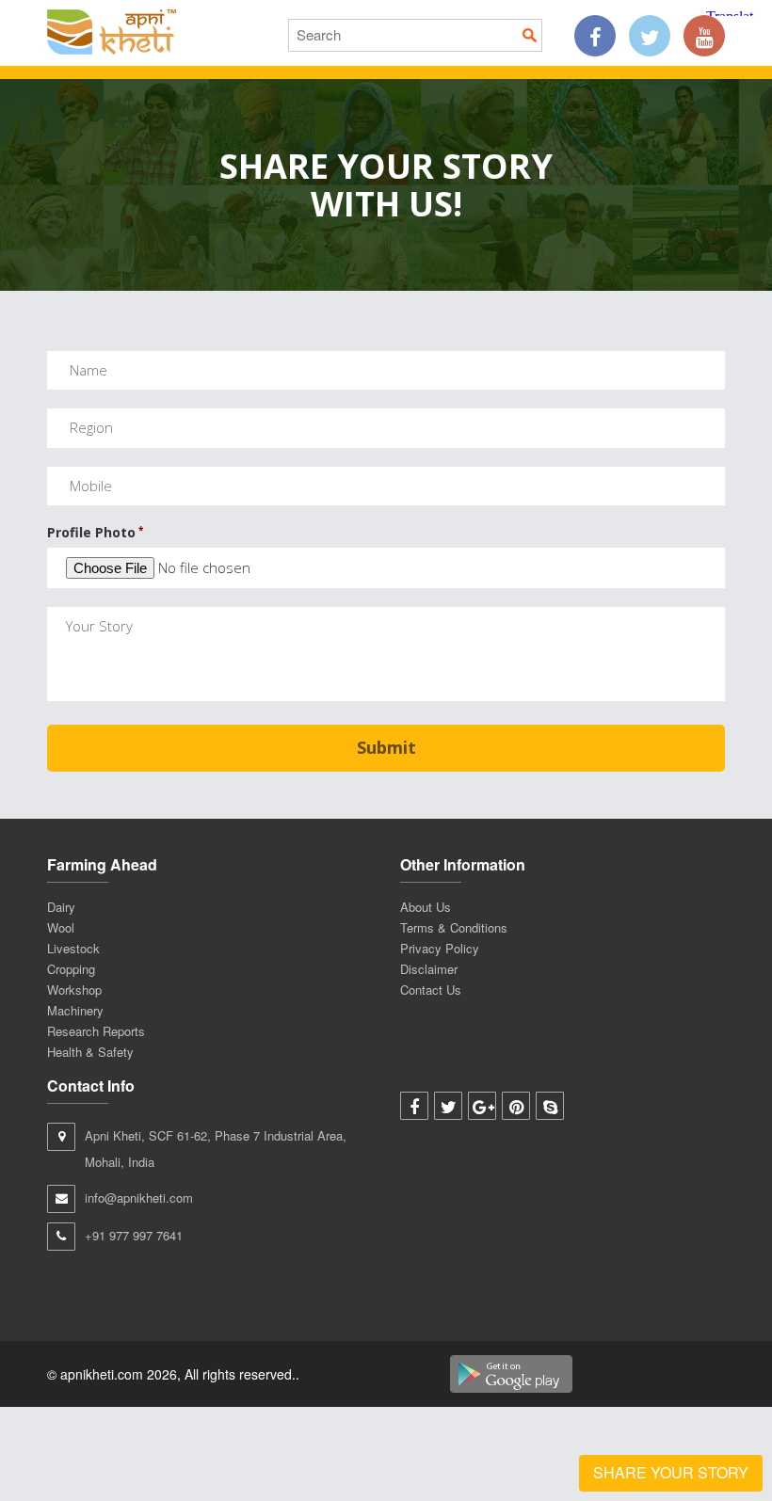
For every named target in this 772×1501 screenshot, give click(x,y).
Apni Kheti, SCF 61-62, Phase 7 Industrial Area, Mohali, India (215, 1148)
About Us (425, 907)
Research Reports (96, 1031)
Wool (60, 927)
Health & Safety (90, 1052)
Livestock (73, 948)
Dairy (61, 907)
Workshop (74, 989)
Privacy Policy (439, 948)
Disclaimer (429, 969)
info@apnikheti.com (139, 1197)
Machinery (75, 1010)
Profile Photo (95, 532)
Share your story (670, 1472)
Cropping (71, 969)
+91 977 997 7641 (134, 1235)
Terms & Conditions (453, 927)
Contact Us (430, 989)
